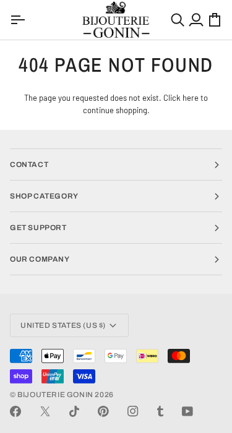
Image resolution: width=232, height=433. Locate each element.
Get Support (38, 227)
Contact (29, 164)
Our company (40, 259)
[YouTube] (187, 411)
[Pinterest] (103, 411)
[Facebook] (15, 411)
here (191, 98)
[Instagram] (133, 411)
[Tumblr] (160, 411)
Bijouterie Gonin (55, 394)
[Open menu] (19, 20)
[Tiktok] (74, 411)
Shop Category (44, 196)
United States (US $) (63, 325)
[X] (45, 411)
